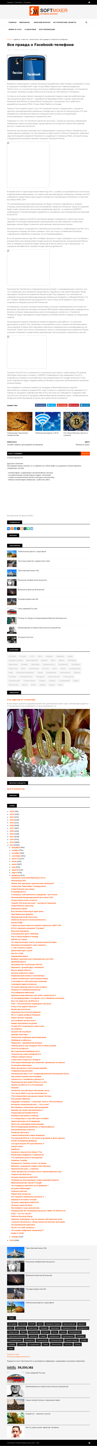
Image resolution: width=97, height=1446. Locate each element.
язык (60, 685)
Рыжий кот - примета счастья (38, 1414)
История (12, 656)
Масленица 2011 (18, 881)
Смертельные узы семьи (22, 889)
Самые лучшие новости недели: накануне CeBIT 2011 (36, 925)
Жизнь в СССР (15, 29)
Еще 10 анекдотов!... (16, 789)
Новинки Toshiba (19, 1160)
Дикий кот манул (19, 939)
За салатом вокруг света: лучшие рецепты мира (33, 942)
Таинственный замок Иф (28, 571)
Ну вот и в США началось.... (23, 1227)
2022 (12, 814)
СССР (32, 656)
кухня (63, 668)
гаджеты (16, 39)
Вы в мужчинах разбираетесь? (25, 1051)
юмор (51, 685)
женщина (72, 660)
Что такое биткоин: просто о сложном (75, 434)
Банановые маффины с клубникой (27, 1155)
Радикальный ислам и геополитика (27, 976)
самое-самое (29, 681)
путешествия (14, 681)
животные (13, 664)
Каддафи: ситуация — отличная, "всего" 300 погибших (37, 1102)
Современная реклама (22, 1071)
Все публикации (47, 29)
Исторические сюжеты (64, 22)
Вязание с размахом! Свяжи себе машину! (31, 1166)
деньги (44, 660)
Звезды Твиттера (19, 1034)
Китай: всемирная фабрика (24, 1141)
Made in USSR (17, 1233)
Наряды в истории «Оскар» (24, 1200)
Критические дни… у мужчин (24, 1169)
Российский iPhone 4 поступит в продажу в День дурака (38, 1138)
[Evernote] (28, 528)
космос (45, 668)
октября (16, 853)
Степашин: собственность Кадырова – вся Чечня (34, 895)
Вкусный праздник (20, 931)
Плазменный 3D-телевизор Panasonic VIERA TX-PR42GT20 (38, 1211)
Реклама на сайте (13, 1354)
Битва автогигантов (20, 1009)
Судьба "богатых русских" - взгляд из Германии (33, 903)
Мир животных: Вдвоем (22, 914)
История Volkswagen (21, 1188)
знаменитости (49, 664)
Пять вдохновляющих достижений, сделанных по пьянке (38, 1062)
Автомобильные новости (23, 1130)
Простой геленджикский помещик (27, 1124)
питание (12, 677)
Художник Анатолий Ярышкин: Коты (28, 878)
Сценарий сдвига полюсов (23, 984)
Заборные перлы (19, 909)
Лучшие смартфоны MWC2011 (25, 1202)
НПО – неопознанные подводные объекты (31, 1004)
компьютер (34, 668)
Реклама (18, 2)
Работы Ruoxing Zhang (21, 1216)
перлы (77, 672)
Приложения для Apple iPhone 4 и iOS (29, 1082)
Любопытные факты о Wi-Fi (47, 433)
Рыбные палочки (19, 1191)
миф (11, 672)
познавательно (26, 677)
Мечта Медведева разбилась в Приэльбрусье (32, 1127)
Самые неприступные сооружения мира (43, 1400)
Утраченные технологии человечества (17, 434)
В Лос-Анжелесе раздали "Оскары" (27, 928)
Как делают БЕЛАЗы (20, 1099)
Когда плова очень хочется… (24, 900)
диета (61, 660)
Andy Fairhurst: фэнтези (22, 906)
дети (53, 660)
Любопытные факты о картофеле (32, 551)
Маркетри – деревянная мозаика (26, 1043)
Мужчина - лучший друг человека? (27, 967)
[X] (18, 528)
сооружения (64, 681)
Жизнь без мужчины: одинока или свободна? (32, 883)
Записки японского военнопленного (28, 920)
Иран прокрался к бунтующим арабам (29, 1068)
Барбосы (15, 1149)
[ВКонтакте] (8, 528)
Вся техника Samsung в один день (27, 911)
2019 (12, 823)
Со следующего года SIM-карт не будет (30, 1118)
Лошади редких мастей (28, 599)
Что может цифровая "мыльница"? (27, 1230)
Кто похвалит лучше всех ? (23, 1020)
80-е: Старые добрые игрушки (25, 1015)
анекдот (49, 656)
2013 (12, 839)
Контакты (27, 2)
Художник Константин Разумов (26, 1012)
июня (14, 864)
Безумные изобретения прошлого (32, 580)
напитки (33, 1336)
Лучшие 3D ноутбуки (21, 1032)
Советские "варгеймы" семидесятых (28, 886)
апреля (15, 870)
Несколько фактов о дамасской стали (34, 561)
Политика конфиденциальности (18, 1356)
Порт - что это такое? (21, 1214)
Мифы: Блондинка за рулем (24, 1023)
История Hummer (25, 637)
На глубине (16, 1029)
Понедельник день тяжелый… (25, 934)
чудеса (42, 685)
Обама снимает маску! (21, 1057)
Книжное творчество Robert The (26, 1152)
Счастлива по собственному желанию (29, 981)
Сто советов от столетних (21, 699)
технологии (34, 39)
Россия (23, 656)
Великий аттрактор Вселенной (31, 590)
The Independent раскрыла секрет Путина (31, 1096)
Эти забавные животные (22, 992)
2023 (12, 811)
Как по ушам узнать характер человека (42, 1427)
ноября (15, 850)
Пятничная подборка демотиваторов (28, 1037)
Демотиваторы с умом (21, 950)
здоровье (35, 664)
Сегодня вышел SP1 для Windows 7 (27, 1144)
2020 (12, 820)
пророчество (54, 677)
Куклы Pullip (16, 923)
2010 (12, 1240)
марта (15, 873)
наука (40, 672)
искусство (13, 668)
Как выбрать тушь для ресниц (25, 1208)
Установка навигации (21, 1065)
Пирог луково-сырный (21, 1018)
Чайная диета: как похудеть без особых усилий (33, 1046)
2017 (12, 828)
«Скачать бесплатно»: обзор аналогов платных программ (38, 1222)
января (15, 1237)
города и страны (16, 660)
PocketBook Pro (18, 892)
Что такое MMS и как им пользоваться (29, 1093)
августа (15, 859)
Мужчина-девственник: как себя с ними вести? (33, 995)
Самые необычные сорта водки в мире (29, 978)
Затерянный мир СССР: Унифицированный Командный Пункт (40, 1074)
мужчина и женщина (25, 672)
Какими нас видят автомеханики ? (27, 1110)
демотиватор (32, 660)
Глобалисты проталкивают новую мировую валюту (35, 1180)
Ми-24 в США (17, 953)
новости (24, 39)
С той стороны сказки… (22, 948)
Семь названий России (27, 609)
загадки (24, 664)
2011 (12, 845)
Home (9, 39)
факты (24, 685)
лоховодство (74, 668)
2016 (12, 831)
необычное (51, 672)
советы (52, 681)
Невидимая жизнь (19, 956)
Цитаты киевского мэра (22, 973)
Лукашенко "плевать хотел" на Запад (28, 1163)
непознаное (65, 672)
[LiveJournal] (25, 528)
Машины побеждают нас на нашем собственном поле (36, 1219)
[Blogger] (21, 528)
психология (68, 677)
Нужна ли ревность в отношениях (27, 1085)
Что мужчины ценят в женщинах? (27, 1158)
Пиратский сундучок (21, 1194)
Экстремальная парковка (23, 1225)
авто (40, 656)
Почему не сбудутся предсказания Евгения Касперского (42, 618)
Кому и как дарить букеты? (24, 1006)
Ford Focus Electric (20, 1048)
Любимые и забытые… (21, 1040)
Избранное (24, 22)
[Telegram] (31, 528)
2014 (12, 837)
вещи (70, 656)
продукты (40, 677)
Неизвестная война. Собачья (24, 1116)
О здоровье (30, 29)
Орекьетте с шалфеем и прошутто (27, 1079)
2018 (12, 825)
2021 (12, 817)
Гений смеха (17, 1146)
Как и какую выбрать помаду (24, 937)
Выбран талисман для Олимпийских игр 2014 (32, 959)
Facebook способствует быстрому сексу (30, 1090)
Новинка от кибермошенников (25, 990)
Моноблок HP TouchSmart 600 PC (26, 964)
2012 (12, 842)
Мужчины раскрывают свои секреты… (29, 945)
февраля (16, 875)
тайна (75, 681)
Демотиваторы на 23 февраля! (25, 1121)
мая (14, 867)
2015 (12, 834)
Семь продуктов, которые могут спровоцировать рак (36, 1172)
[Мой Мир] (15, 528)
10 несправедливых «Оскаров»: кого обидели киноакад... (38, 998)
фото (33, 685)
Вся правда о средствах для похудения (29, 1107)
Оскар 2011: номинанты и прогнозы (27, 1026)
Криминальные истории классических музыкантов (39, 628)
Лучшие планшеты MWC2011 (24, 1177)
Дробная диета (18, 962)
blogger (85, 453)
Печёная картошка (20, 1132)
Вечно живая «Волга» (21, 970)
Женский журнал (42, 22)
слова (83, 1340)
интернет (76, 664)
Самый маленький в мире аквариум (28, 1135)
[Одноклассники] (11, 528)
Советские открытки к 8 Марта (25, 1060)
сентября (16, 856)
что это (68, 1344)
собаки (42, 681)
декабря (16, 847)
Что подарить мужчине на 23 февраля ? (29, 1186)
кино (23, 668)
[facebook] (89, 2)
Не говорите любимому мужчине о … (28, 1197)
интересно (63, 664)
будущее (60, 656)
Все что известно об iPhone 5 (25, 1001)
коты (55, 668)
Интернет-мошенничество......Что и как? (30, 1104)
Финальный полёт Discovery (24, 917)
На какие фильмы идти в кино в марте (29, 987)
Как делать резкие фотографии (26, 1076)
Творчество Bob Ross (21, 1174)
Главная (10, 2)
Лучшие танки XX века (21, 1205)
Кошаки (15, 1088)
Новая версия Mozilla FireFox (24, 1113)
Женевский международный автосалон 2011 (32, 897)
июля (14, 861)
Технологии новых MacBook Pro (26, 1054)
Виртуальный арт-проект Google (26, 1183)
